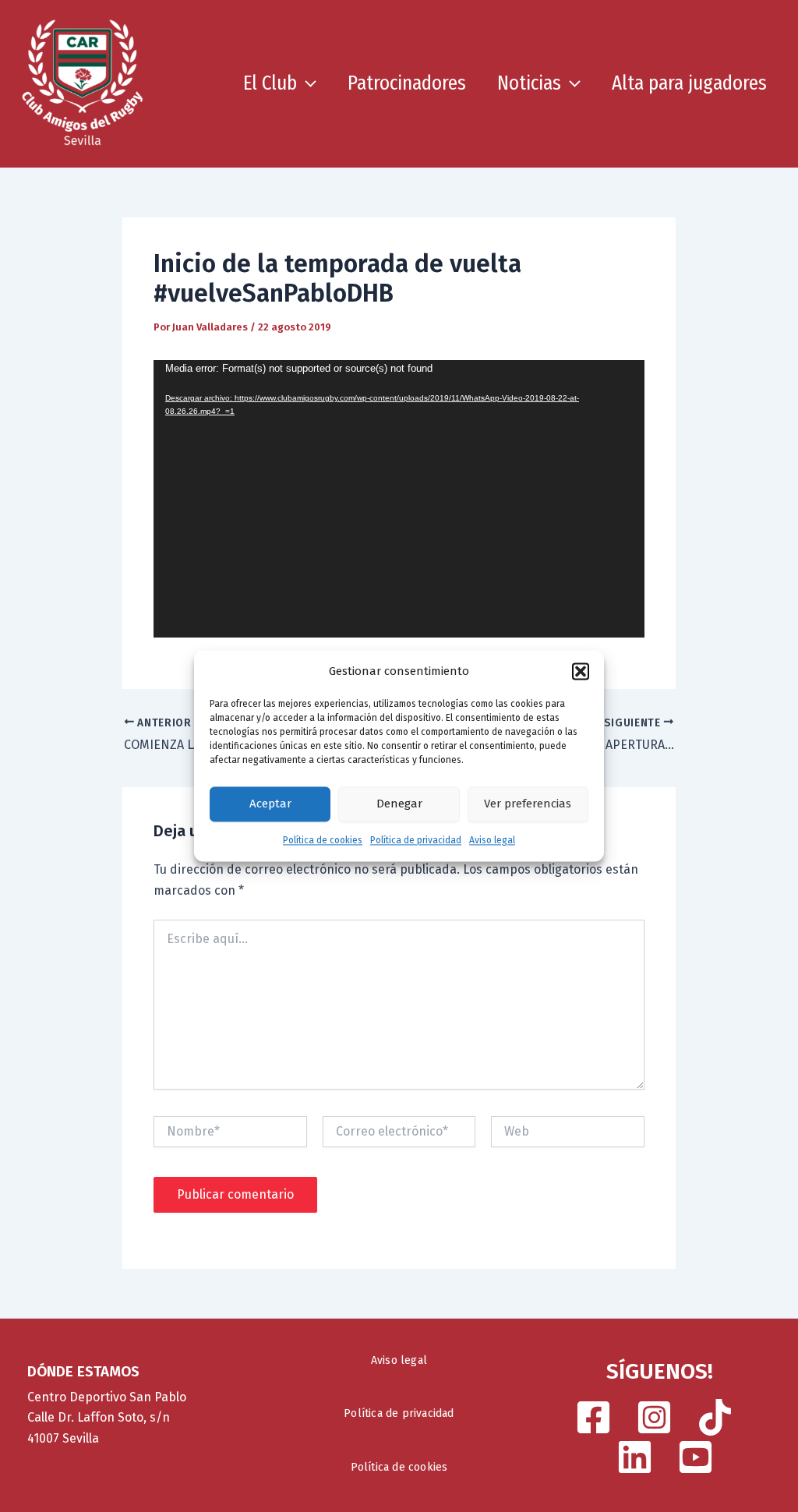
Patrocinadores (407, 83)
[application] (399, 499)
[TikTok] (715, 1417)
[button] (580, 672)
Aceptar (270, 804)
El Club (270, 83)
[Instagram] (654, 1417)
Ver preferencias (527, 804)
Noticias (529, 83)
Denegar (399, 804)
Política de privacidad (415, 840)
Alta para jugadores (689, 83)
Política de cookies (322, 840)
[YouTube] (695, 1457)
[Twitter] (635, 1457)
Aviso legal (492, 840)
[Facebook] (593, 1417)
